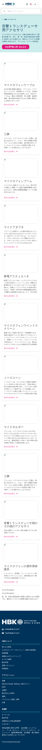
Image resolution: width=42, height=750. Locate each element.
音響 (3, 681)
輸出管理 (5, 662)
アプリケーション (8, 675)
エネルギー (6, 724)
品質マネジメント (8, 665)
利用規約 (5, 668)
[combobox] (21, 11)
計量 (3, 702)
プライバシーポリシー (28, 730)
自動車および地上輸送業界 (11, 721)
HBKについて (7, 641)
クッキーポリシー (13, 730)
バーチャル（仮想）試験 (10, 699)
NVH (4, 687)
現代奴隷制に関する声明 (10, 728)
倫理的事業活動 (16, 732)
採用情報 (5, 653)
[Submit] (4, 11)
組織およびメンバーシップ (11, 656)
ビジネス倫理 (6, 659)
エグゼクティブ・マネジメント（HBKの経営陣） (19, 650)
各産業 (4, 709)
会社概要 (27, 732)
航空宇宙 (5, 718)
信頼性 (4, 690)
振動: (3, 696)
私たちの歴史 (6, 647)
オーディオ (6, 715)
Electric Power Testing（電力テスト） (16, 684)
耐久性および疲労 (8, 693)
